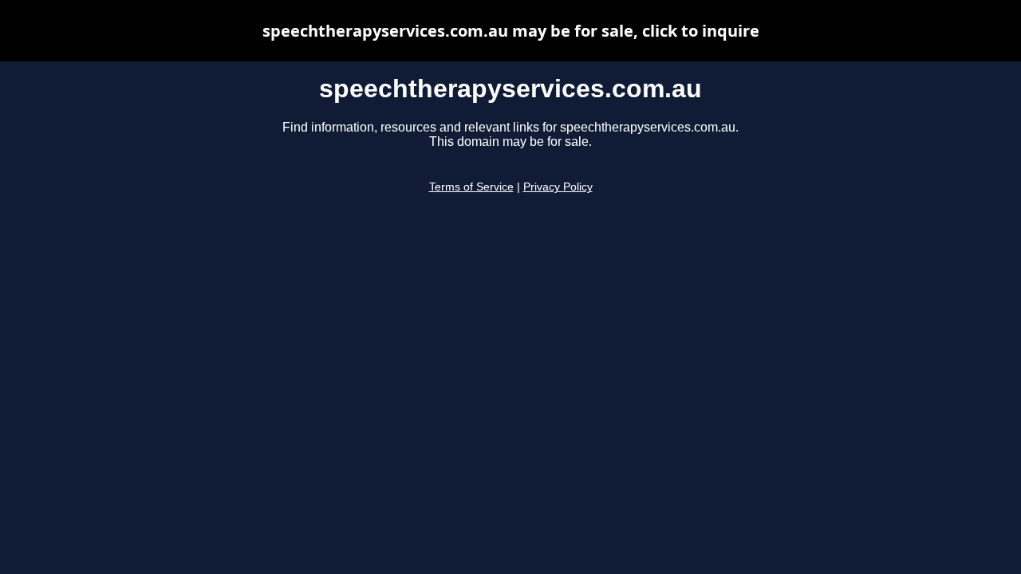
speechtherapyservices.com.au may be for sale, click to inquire (510, 30)
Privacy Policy (558, 187)
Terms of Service (471, 187)
